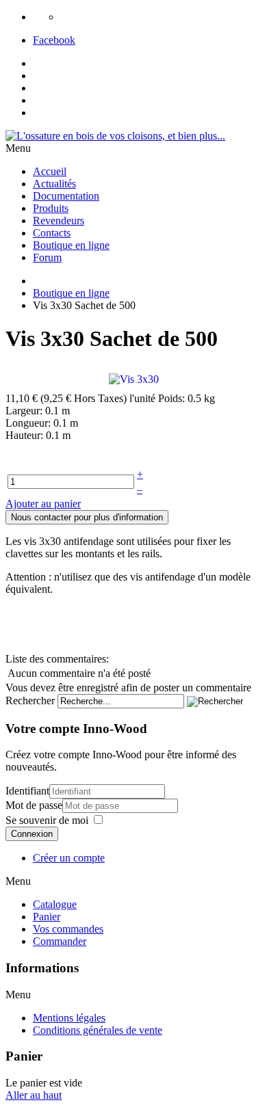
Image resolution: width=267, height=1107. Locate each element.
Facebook (54, 40)
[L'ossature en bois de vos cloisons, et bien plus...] (115, 136)
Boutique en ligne (71, 293)
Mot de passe (33, 805)
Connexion (32, 834)
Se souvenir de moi (46, 820)
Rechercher (30, 700)
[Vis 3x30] (134, 378)
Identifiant (27, 791)
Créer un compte (69, 858)
